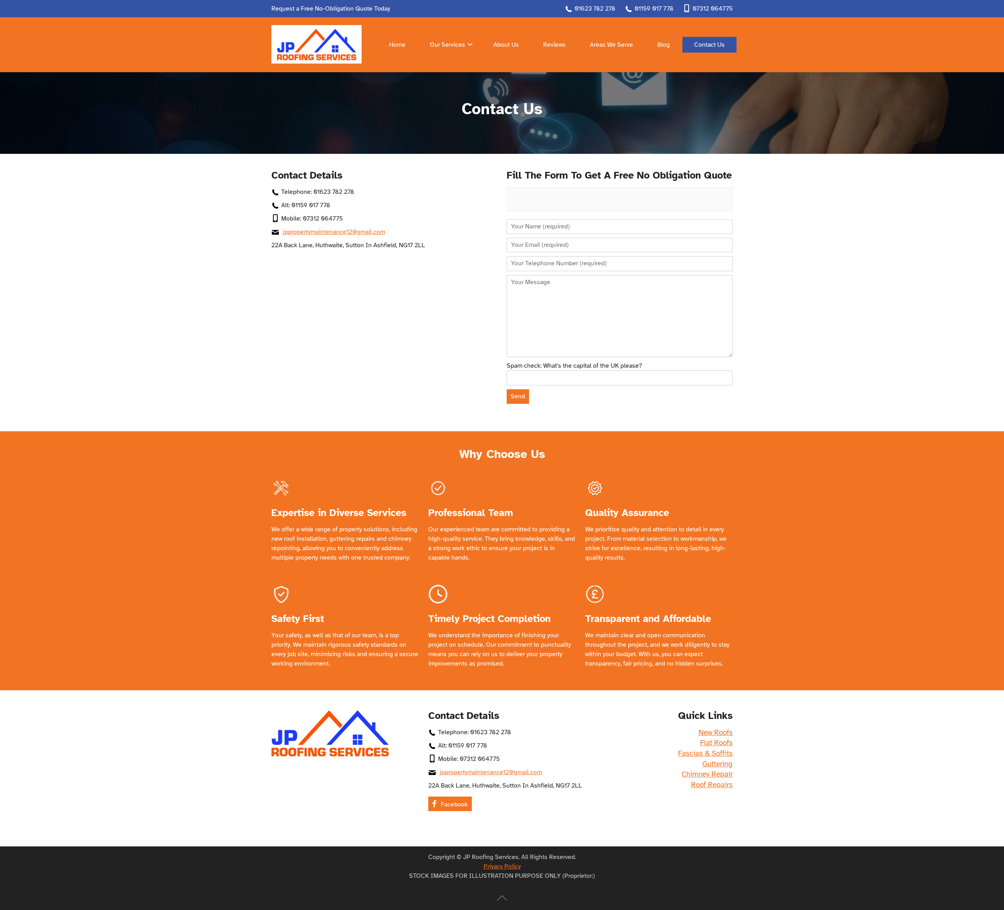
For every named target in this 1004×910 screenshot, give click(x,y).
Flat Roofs (716, 743)
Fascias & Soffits (705, 753)
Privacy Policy (502, 866)
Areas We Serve (611, 45)
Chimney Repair (707, 774)
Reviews (554, 45)
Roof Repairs (712, 785)
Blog (663, 45)
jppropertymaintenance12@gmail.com (334, 232)
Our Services (447, 45)
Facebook (454, 804)
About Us (506, 45)
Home (397, 45)
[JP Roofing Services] (316, 44)
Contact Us (709, 45)
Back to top (502, 898)
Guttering (717, 764)
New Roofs (715, 732)
